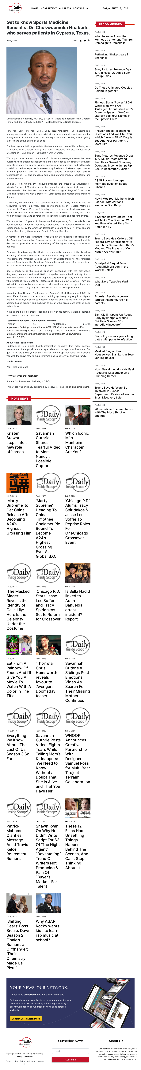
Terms (8, 1061)
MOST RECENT (48, 8)
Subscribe (70, 1059)
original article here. (79, 386)
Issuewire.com (59, 130)
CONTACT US (80, 8)
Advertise (31, 1061)
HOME (34, 8)
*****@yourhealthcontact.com (22, 375)
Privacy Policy (19, 1061)
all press (65, 8)
